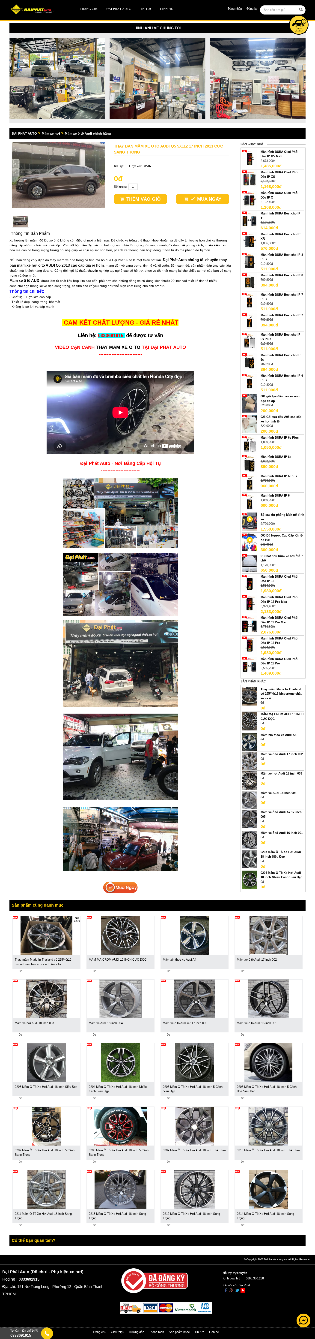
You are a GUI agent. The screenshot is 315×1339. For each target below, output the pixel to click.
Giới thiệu (117, 1332)
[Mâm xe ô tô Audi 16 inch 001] (250, 839)
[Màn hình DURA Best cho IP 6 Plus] (250, 382)
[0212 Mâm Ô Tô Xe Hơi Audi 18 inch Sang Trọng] (194, 1189)
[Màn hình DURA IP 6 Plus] (250, 483)
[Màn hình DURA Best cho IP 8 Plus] (250, 261)
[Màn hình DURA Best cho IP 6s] (250, 362)
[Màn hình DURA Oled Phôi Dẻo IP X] (250, 200)
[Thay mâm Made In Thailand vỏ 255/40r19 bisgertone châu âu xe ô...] (250, 696)
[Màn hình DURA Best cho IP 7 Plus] (250, 301)
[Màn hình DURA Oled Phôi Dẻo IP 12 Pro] (250, 645)
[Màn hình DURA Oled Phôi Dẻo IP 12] (250, 583)
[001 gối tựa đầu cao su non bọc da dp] (250, 403)
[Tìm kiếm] (301, 9)
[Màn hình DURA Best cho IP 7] (250, 322)
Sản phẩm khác (179, 1332)
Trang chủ (89, 9)
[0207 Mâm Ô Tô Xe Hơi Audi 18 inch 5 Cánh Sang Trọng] (46, 1126)
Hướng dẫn (136, 1332)
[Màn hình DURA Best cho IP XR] (250, 241)
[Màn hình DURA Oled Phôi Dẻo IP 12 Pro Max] (250, 604)
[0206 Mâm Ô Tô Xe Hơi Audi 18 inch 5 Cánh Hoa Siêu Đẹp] (268, 1062)
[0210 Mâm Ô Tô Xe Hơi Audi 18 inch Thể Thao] (268, 1126)
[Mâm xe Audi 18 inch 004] (250, 799)
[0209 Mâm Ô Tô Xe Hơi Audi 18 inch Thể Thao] (194, 1126)
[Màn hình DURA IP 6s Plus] (250, 444)
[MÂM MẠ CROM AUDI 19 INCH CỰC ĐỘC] (250, 721)
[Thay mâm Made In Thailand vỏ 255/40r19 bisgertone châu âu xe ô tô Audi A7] (46, 935)
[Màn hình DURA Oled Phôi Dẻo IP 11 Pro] (250, 665)
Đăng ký (252, 8)
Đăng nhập (235, 8)
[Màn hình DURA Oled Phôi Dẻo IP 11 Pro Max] (250, 624)
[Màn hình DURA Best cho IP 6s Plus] (250, 341)
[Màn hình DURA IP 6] (250, 502)
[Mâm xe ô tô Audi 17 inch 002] (250, 761)
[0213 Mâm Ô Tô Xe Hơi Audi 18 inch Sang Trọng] (120, 1189)
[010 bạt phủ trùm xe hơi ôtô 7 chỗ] (250, 562)
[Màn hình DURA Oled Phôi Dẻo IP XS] (250, 179)
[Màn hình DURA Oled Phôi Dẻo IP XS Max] (250, 158)
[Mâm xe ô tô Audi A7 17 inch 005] (250, 819)
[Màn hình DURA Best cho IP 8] (250, 282)
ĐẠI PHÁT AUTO (118, 9)
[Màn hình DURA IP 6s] (250, 463)
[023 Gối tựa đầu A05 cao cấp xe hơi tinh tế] (250, 423)
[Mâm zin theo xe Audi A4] (250, 741)
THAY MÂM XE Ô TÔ (118, 347)
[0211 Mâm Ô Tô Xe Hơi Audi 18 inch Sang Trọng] (46, 1189)
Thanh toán (156, 1332)
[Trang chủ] (39, 9)
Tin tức (145, 9)
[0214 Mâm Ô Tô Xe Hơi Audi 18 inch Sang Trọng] (268, 1189)
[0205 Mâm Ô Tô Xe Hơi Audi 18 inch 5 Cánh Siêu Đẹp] (194, 1062)
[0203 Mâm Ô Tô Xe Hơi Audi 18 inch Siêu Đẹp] (250, 859)
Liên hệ (166, 9)
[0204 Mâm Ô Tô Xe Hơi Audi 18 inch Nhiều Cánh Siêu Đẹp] (250, 879)
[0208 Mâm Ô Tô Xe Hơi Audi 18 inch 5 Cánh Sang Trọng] (120, 1126)
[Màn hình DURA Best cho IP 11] (250, 220)
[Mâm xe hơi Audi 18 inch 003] (250, 780)
